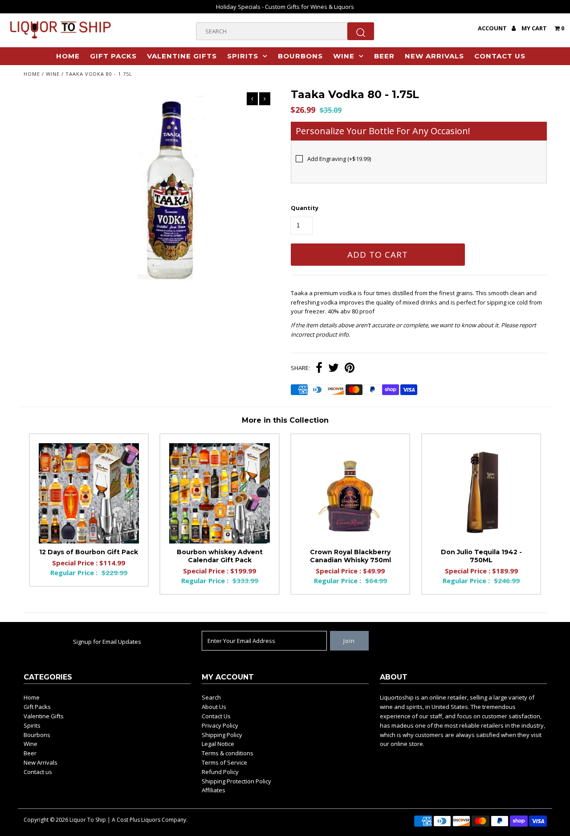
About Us (214, 707)
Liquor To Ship (87, 820)
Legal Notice (218, 744)
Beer (384, 56)
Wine (343, 56)
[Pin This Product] (349, 368)
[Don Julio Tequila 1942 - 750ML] (481, 493)
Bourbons (300, 56)
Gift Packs (113, 56)
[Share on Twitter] (333, 368)
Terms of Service (224, 762)
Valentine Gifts (182, 56)
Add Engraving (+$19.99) (339, 159)
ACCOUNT (493, 28)
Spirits (242, 56)
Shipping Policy (222, 735)
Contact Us (216, 716)
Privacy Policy (220, 725)
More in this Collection (285, 420)
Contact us (499, 56)
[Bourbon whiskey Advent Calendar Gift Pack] (219, 493)
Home (68, 56)
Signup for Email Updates (107, 642)
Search (211, 697)
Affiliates (213, 790)
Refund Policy (220, 772)
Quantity (304, 208)
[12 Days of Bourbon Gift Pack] (89, 493)
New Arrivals (434, 56)
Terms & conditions (227, 753)
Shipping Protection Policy (236, 781)
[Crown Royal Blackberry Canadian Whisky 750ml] (350, 493)
